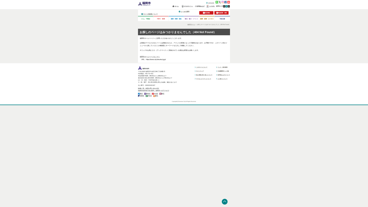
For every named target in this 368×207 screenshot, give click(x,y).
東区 (141, 93)
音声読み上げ (200, 6)
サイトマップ (200, 71)
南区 (162, 93)
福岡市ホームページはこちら (150, 57)
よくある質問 (185, 11)
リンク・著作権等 (223, 67)
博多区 (148, 93)
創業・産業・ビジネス (207, 19)
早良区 (150, 96)
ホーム (177, 6)
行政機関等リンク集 (223, 71)
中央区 (156, 93)
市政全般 (222, 19)
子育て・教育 (161, 19)
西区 (156, 96)
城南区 (142, 96)
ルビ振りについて (223, 79)
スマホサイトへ (188, 6)
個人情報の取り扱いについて (204, 75)
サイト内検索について (150, 14)
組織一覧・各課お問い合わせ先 (148, 88)
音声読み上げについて (224, 75)
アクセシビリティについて (203, 79)
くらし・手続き (145, 19)
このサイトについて (201, 67)
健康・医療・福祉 (176, 19)
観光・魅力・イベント (191, 19)
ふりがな (212, 6)
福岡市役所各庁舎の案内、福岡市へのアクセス (153, 90)
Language (211, 3)
